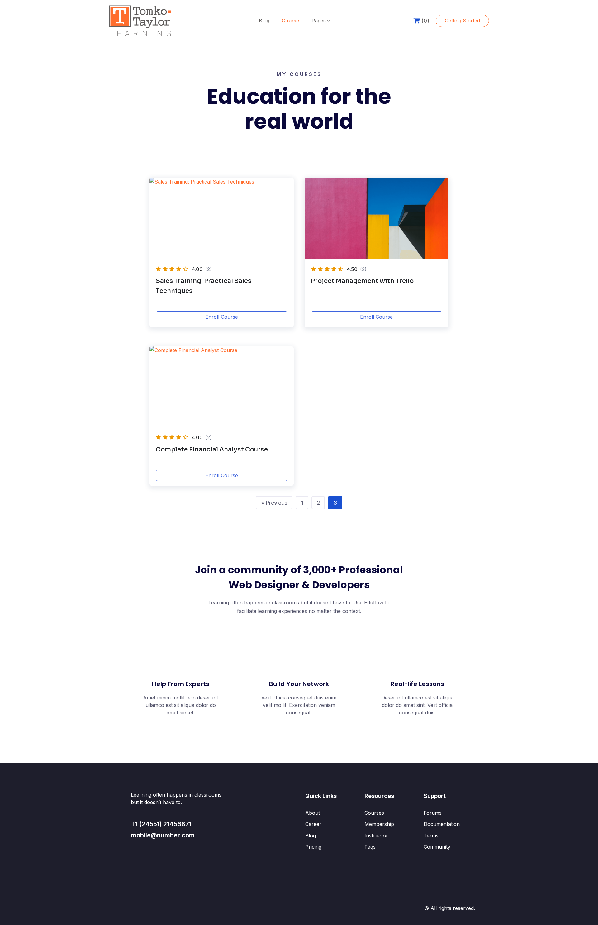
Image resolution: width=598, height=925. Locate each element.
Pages (318, 20)
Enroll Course (221, 317)
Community (437, 847)
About (312, 813)
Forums (433, 813)
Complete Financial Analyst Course (212, 449)
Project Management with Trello (362, 281)
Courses (374, 813)
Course (290, 20)
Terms (431, 835)
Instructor (376, 835)
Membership (379, 824)
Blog (264, 20)
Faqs (370, 847)
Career (313, 824)
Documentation (442, 824)
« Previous (274, 502)
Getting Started (462, 20)
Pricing (313, 847)
